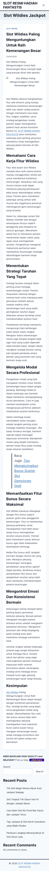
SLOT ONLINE (12, 29)
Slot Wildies (12, 692)
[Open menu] (43, 5)
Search (6, 767)
